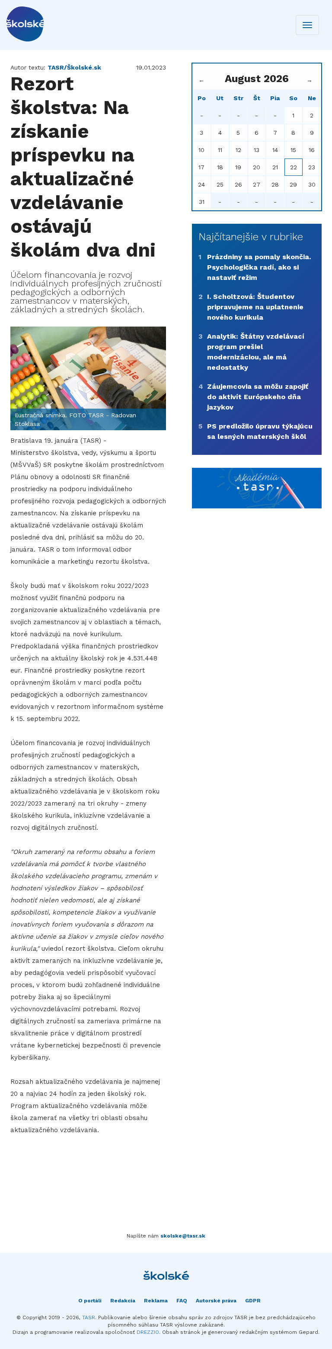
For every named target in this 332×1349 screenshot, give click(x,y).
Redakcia (122, 1301)
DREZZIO (148, 1332)
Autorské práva (216, 1301)
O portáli (90, 1301)
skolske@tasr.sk (182, 1236)
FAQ (181, 1301)
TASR (88, 1317)
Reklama (156, 1301)
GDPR (253, 1301)
